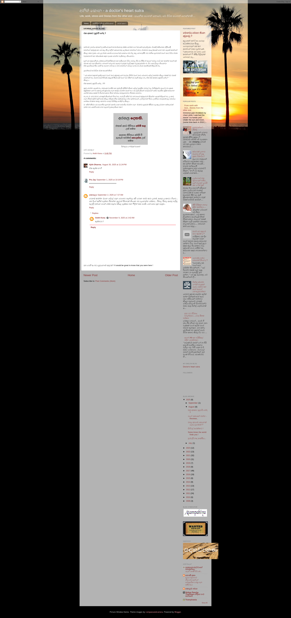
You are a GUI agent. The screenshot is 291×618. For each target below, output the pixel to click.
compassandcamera (154, 612)
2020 (188, 459)
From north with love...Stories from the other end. (193, 107)
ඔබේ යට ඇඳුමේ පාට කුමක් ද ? (199, 232)
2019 (188, 463)
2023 (188, 448)
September (193, 403)
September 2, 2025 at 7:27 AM (110, 195)
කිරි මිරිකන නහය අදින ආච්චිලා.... (200, 206)
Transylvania (191, 600)
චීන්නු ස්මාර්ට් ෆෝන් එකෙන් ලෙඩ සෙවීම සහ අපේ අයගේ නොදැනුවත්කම (199, 287)
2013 (188, 486)
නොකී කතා (190, 575)
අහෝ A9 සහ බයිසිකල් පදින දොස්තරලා (193, 339)
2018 (188, 467)
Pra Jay (92, 180)
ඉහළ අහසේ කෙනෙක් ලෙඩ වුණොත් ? (197, 423)
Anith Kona (100, 218)
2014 (188, 482)
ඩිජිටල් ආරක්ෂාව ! (195, 428)
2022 (188, 452)
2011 (188, 493)
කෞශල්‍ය (93, 195)
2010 (188, 497)
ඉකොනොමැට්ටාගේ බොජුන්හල (193, 568)
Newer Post (91, 275)
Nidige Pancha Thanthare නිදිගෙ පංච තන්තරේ (194, 594)
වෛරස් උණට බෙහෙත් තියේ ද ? (200, 259)
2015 (188, 478)
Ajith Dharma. (95, 165)
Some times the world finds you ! (197, 433)
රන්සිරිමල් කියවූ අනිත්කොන (103, 23)
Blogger (177, 612)
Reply (91, 172)
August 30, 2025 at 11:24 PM (114, 165)
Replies (95, 213)
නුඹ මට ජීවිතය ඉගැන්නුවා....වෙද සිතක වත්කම (193, 315)
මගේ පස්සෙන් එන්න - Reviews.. (197, 417)
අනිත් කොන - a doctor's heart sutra (112, 10)
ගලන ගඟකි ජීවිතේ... (193, 571)
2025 (188, 400)
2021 (188, 455)
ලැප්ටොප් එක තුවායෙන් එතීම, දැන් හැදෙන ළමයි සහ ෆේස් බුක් (200, 181)
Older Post (171, 275)
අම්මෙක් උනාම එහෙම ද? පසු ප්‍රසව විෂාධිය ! (199, 154)
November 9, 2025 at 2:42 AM (121, 218)
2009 (188, 501)
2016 (188, 474)
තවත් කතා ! (121, 23)
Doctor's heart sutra (191, 367)
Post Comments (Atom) (105, 281)
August (191, 407)
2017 (188, 471)
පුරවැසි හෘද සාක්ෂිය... (197, 438)
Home (86, 23)
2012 (188, 490)
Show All (204, 603)
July (190, 443)
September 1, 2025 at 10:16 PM (110, 180)
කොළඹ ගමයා (191, 589)
